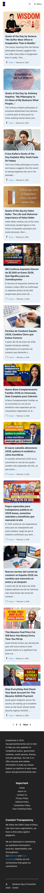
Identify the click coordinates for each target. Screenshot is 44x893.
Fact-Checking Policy (22, 809)
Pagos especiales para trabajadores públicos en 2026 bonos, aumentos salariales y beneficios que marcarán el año (19, 513)
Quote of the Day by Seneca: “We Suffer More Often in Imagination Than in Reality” (21, 40)
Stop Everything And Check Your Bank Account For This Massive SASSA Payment (20, 692)
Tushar (11, 62)
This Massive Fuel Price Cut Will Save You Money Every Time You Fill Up (20, 635)
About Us (22, 791)
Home (22, 788)
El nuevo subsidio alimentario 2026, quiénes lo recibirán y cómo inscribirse (21, 451)
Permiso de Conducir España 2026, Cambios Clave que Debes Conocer (21, 334)
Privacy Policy (22, 798)
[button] (29, 4)
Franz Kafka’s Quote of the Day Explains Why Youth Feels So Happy (21, 157)
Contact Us (22, 795)
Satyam (11, 299)
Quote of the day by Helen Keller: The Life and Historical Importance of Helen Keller (21, 214)
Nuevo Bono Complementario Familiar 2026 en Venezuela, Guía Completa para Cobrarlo (21, 393)
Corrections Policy (22, 805)
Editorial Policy (22, 802)
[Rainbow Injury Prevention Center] (4, 4)
